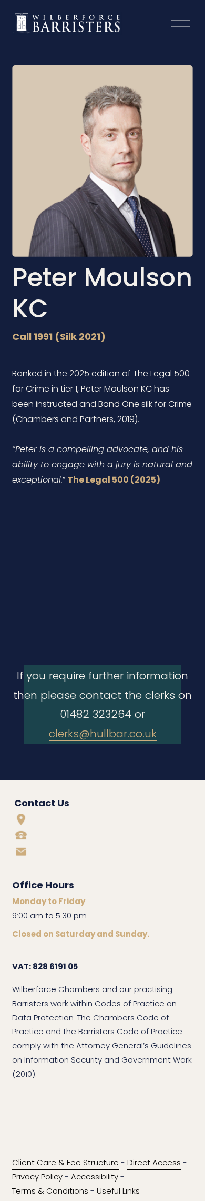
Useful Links (118, 1190)
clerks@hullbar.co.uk (103, 733)
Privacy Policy (37, 1176)
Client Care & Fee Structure (65, 1162)
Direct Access (154, 1162)
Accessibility (94, 1176)
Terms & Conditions (50, 1190)
